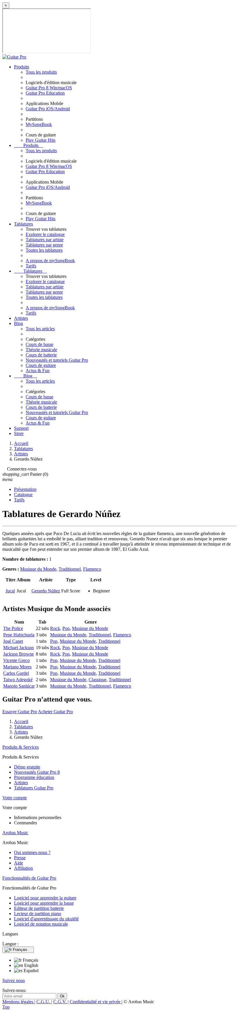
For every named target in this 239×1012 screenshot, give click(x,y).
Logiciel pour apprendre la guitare (45, 897)
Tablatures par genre (44, 244)
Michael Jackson (18, 647)
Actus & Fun (38, 370)
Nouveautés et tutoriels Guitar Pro (57, 360)
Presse (20, 857)
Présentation (25, 489)
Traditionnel (70, 569)
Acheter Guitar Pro (55, 711)
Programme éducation (34, 777)
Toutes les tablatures (44, 250)
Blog (18, 323)
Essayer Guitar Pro (19, 711)
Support (21, 428)
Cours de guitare (41, 365)
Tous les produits (41, 72)
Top (6, 1006)
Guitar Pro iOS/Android (48, 108)
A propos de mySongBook (50, 260)
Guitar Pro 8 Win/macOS (49, 87)
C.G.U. (43, 1001)
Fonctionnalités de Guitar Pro (29, 878)
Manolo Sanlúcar (19, 685)
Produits (21, 66)
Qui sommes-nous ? (32, 852)
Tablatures (23, 223)
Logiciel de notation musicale (41, 924)
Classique (97, 679)
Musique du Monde (38, 569)
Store (19, 433)
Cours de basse (39, 344)
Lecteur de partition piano (37, 913)
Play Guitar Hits (40, 140)
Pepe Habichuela (18, 634)
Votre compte (14, 797)
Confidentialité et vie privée (96, 1001)
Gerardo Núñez (45, 590)
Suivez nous (13, 980)
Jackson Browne (18, 653)
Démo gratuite (27, 766)
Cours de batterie (41, 354)
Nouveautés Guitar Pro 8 (37, 772)
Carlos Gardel (16, 673)
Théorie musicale (41, 349)
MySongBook (39, 124)
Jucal (10, 590)
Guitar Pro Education (45, 92)
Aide (18, 862)
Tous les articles (40, 328)
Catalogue (23, 494)
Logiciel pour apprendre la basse (44, 903)
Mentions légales (18, 1001)
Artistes (21, 318)
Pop (66, 628)
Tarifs (31, 265)
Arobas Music (15, 832)
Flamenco (92, 569)
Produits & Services (20, 747)
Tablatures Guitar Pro (33, 787)
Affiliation (23, 868)
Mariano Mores (17, 666)
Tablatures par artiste (45, 239)
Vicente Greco (16, 660)
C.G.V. (60, 1001)
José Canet (13, 641)
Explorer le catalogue (45, 234)
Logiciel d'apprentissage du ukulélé (46, 918)
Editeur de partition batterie (39, 908)
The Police (13, 628)
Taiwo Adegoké (18, 679)
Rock (55, 628)
